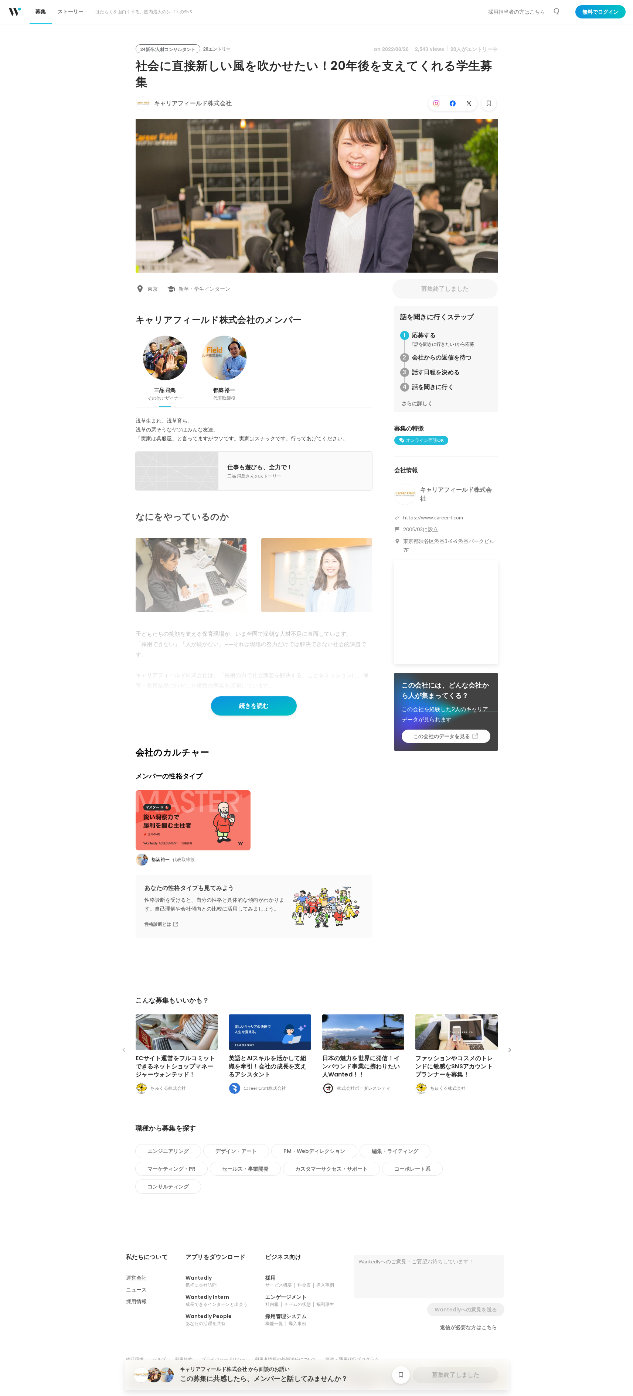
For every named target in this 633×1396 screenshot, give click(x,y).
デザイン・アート (236, 1151)
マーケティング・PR (171, 1169)
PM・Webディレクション (314, 1151)
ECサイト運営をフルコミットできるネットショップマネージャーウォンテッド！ (175, 1066)
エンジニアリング (168, 1151)
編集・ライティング (395, 1151)
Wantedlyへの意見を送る (466, 1309)
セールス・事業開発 (245, 1169)
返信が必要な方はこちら (468, 1327)
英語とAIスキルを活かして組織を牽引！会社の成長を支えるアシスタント (268, 1066)
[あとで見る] (488, 103)
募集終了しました (445, 288)
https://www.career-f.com (433, 517)
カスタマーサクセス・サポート (331, 1169)
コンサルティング (168, 1186)
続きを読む (254, 706)
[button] (147, 1257)
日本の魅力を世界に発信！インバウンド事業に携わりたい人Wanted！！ (361, 1066)
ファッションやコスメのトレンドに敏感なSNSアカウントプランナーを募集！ (454, 1066)
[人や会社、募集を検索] (556, 11)
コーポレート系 (412, 1169)
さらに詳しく (417, 403)
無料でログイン (600, 12)
